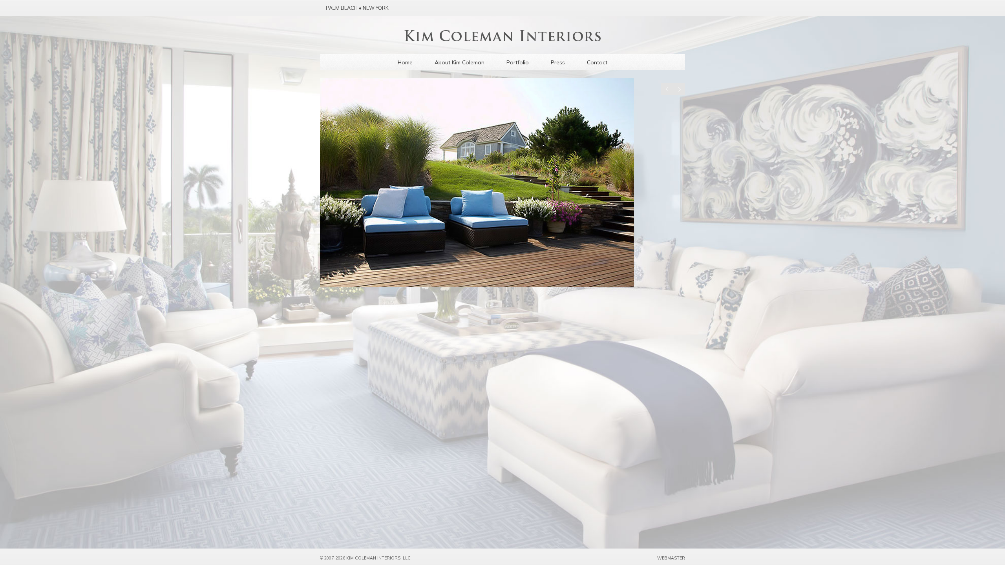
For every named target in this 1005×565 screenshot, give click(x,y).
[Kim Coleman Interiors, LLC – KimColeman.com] (502, 39)
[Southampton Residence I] (502, 182)
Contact (597, 62)
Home (405, 62)
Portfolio (517, 62)
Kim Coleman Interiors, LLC (378, 558)
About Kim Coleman (459, 62)
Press (558, 62)
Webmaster (671, 558)
